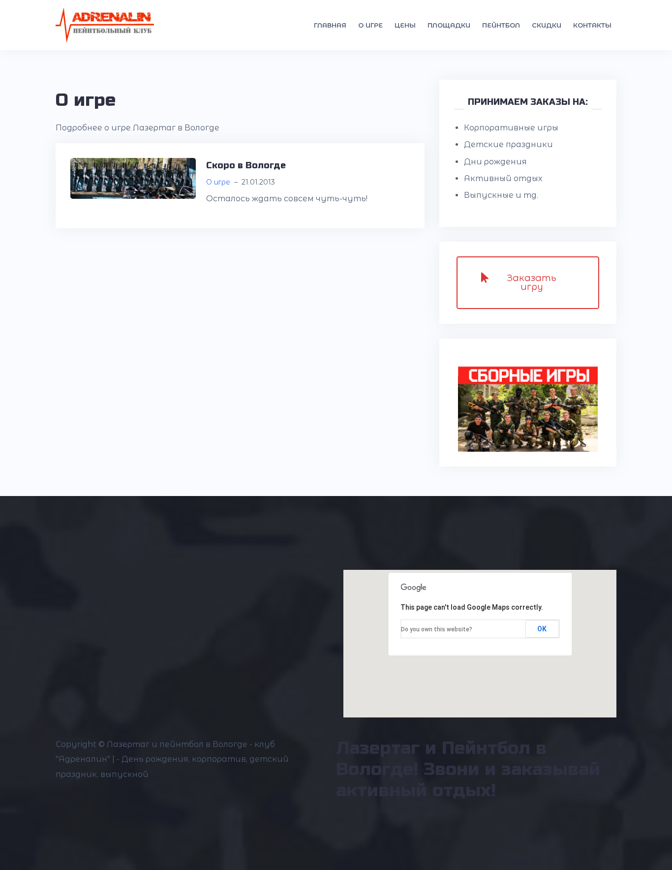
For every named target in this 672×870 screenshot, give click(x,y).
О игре (370, 25)
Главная (330, 25)
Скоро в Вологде (246, 165)
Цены (405, 25)
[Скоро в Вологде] (133, 178)
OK (542, 629)
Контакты (592, 25)
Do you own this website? (436, 629)
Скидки (546, 25)
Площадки (449, 25)
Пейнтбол (501, 25)
